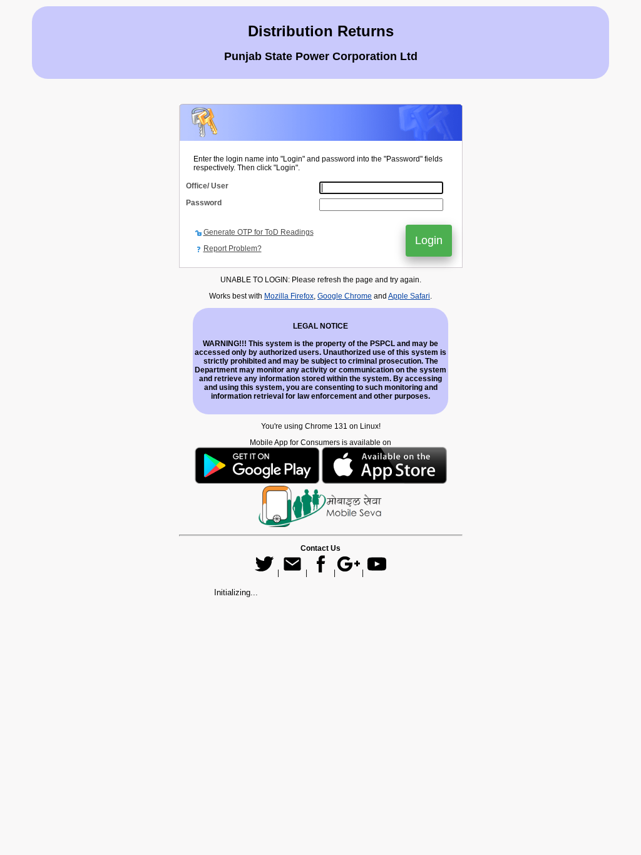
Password (204, 202)
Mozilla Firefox (289, 296)
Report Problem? (232, 248)
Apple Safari (409, 296)
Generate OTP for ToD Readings (258, 232)
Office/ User (207, 186)
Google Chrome (344, 296)
